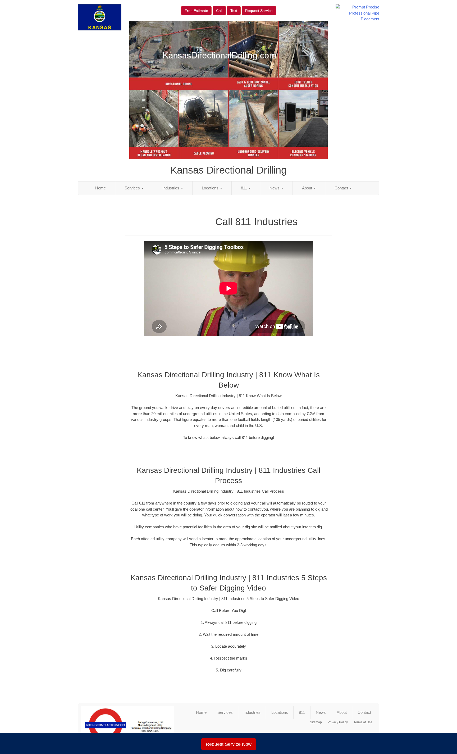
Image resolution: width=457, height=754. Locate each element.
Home (100, 188)
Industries (171, 188)
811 (244, 188)
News (275, 188)
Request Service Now (229, 744)
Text (233, 10)
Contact (342, 188)
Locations (211, 188)
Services (133, 188)
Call (219, 10)
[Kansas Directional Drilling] (127, 725)
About (307, 188)
